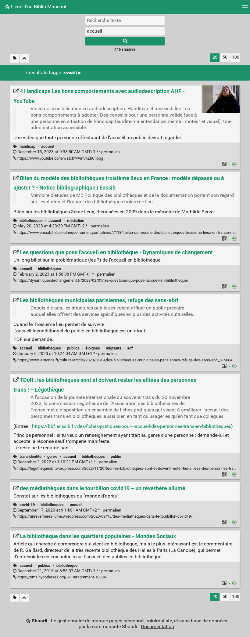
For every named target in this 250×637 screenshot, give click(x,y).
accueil (69, 73)
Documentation (157, 626)
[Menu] (245, 8)
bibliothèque (66, 565)
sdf (130, 348)
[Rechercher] (125, 41)
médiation (75, 220)
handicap (27, 146)
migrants (113, 348)
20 (214, 57)
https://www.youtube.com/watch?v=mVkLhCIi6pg (59, 158)
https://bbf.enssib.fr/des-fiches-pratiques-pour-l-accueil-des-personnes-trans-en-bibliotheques (131, 426)
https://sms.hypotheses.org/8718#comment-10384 (61, 577)
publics (73, 348)
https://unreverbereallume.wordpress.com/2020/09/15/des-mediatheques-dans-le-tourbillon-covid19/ (104, 516)
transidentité (30, 456)
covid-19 (27, 504)
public (116, 456)
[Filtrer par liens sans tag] (14, 58)
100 (235, 57)
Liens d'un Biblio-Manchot (37, 6)
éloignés (92, 348)
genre (52, 456)
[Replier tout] (24, 58)
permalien (68, 151)
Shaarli (39, 621)
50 (225, 57)
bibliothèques (31, 220)
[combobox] (125, 30)
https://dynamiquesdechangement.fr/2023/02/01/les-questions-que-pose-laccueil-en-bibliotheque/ (102, 280)
